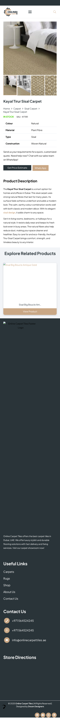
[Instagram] (48, 715)
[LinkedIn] (54, 715)
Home (6, 108)
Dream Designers (36, 706)
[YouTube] (42, 715)
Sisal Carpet (30, 108)
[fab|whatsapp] (6, 630)
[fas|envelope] (6, 640)
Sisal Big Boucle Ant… (30, 304)
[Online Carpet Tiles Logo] (10, 12)
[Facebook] (37, 715)
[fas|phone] (6, 620)
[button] (30, 12)
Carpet (17, 108)
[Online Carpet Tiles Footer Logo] (20, 426)
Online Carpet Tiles (24, 703)
